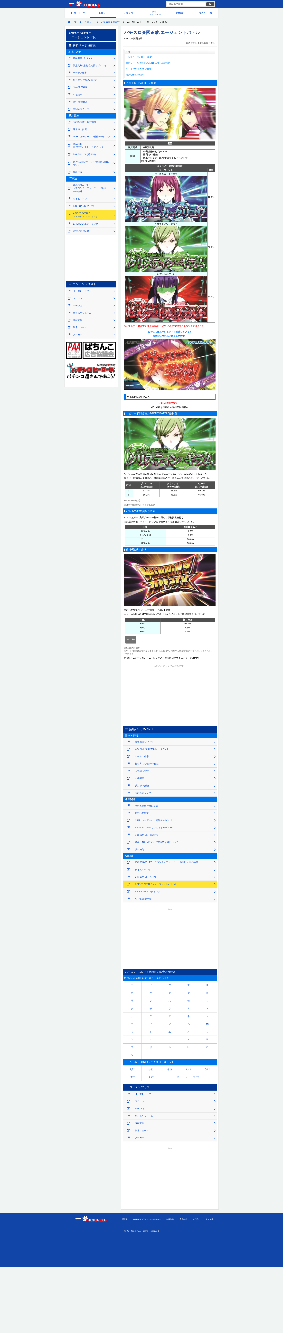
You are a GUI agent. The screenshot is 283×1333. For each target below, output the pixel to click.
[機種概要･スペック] (128, 742)
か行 (150, 1069)
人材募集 (210, 1219)
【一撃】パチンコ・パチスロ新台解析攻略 (84, 4)
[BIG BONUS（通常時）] (128, 835)
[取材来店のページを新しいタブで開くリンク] (128, 1123)
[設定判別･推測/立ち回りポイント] (128, 749)
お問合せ (196, 1219)
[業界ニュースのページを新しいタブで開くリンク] (128, 1130)
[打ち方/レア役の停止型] (128, 764)
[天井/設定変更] (128, 771)
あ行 (132, 1069)
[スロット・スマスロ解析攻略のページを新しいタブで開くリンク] (128, 1101)
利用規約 (170, 1219)
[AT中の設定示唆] (128, 899)
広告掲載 (183, 1219)
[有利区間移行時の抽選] (128, 806)
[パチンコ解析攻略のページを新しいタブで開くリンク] (128, 1109)
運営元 (125, 1219)
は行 (132, 1077)
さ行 (169, 1069)
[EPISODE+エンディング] (128, 891)
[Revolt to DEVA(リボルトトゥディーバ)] (128, 828)
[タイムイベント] (128, 870)
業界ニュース (205, 13)
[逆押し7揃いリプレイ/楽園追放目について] (128, 842)
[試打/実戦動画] (128, 786)
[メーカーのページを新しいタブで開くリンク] (128, 1138)
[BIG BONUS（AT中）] (128, 877)
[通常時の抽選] (128, 813)
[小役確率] (128, 778)
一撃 (74, 22)
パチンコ (128, 13)
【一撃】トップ (77, 13)
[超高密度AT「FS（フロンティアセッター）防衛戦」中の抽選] (128, 862)
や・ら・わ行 (188, 1077)
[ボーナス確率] (128, 756)
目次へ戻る (131, 639)
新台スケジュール (154, 13)
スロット (103, 13)
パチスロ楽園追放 (110, 22)
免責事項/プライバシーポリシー (147, 1219)
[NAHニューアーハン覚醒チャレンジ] (128, 820)
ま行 (151, 1077)
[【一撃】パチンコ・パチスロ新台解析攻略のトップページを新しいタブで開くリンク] (128, 1094)
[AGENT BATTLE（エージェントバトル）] (128, 884)
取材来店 (180, 13)
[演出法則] (128, 850)
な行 (207, 1069)
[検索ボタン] (210, 4)
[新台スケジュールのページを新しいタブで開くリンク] (128, 1116)
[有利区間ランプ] (128, 793)
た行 (188, 1069)
